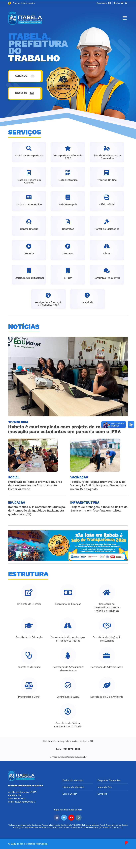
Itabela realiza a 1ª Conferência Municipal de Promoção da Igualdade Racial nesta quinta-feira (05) (37, 510)
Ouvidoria (102, 793)
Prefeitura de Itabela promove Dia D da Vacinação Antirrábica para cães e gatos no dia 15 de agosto (98, 485)
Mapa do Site (105, 787)
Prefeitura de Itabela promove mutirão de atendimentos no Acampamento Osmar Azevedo (35, 485)
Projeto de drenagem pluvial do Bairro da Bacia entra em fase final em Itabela (99, 508)
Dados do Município (73, 780)
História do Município (73, 787)
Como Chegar (70, 793)
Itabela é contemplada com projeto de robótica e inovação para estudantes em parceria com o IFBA (64, 429)
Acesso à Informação (23, 3)
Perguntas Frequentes (109, 780)
